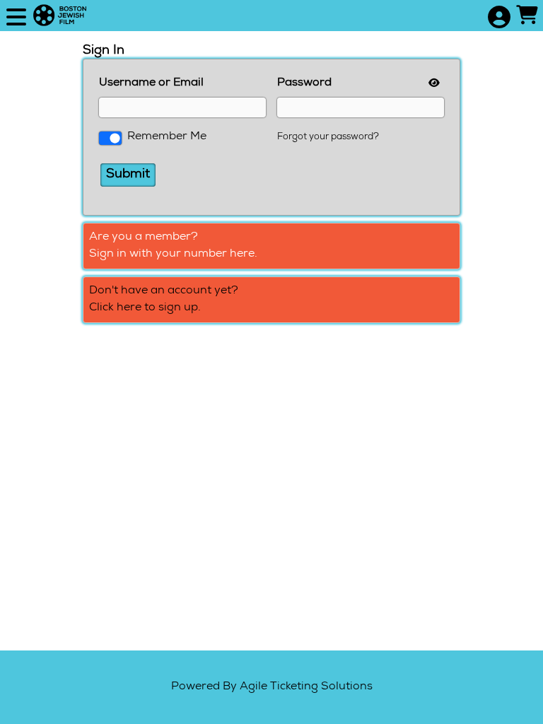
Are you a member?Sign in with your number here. (173, 246)
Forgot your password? (328, 137)
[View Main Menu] (16, 18)
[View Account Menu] (498, 18)
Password (304, 83)
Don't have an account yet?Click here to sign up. (163, 300)
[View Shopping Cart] (527, 17)
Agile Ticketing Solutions (306, 687)
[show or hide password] (432, 84)
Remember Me (166, 137)
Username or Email (151, 83)
